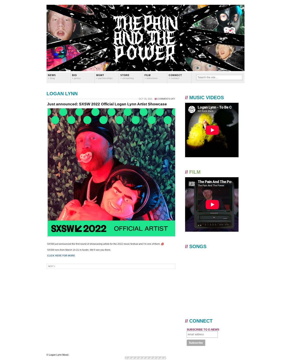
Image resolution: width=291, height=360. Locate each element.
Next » (51, 266)
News (52, 76)
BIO (76, 76)
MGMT (104, 76)
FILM (151, 76)
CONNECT (175, 76)
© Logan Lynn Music (58, 354)
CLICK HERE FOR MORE (61, 255)
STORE (127, 76)
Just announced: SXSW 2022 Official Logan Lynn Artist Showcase (107, 104)
